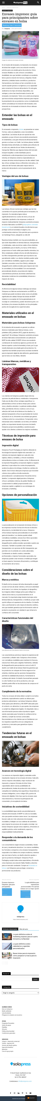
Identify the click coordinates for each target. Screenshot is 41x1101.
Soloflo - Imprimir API (8, 1043)
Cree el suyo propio (7, 1051)
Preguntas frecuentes (8, 1023)
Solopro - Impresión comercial (10, 1041)
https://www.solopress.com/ (20, 919)
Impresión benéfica (7, 1047)
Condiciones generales (8, 1033)
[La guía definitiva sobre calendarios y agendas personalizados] (7, 946)
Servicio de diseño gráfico (9, 1045)
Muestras (4, 1049)
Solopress (7, 28)
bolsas (21, 129)
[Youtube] (30, 1090)
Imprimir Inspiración (12, 7)
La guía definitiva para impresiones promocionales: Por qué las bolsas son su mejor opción (30, 886)
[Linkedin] (18, 1090)
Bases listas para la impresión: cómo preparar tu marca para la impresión (24, 955)
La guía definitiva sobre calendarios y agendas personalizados (21, 946)
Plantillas (4, 1027)
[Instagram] (14, 1090)
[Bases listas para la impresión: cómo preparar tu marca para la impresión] (7, 955)
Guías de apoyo (6, 1025)
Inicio (3, 7)
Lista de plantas (6, 1013)
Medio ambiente (6, 1011)
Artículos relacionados (10, 929)
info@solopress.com (25, 1081)
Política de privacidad (8, 1031)
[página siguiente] (6, 963)
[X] (26, 1090)
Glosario (4, 1029)
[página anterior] (3, 963)
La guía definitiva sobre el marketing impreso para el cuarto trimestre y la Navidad (25, 936)
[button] (3, 2)
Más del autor (24, 929)
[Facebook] (10, 1090)
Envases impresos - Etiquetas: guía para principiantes (8, 885)
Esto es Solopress (7, 1009)
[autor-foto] (20, 914)
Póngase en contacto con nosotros (12, 1015)
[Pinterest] (22, 1090)
